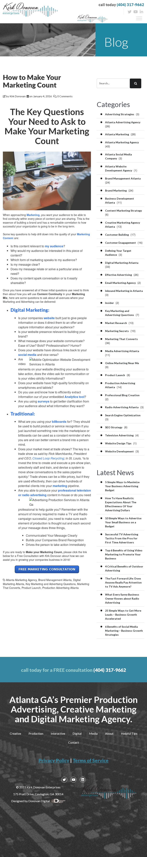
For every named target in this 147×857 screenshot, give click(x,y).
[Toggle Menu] (139, 18)
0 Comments (65, 96)
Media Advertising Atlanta (122, 351)
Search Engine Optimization (122, 415)
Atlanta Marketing (117, 134)
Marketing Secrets (117, 331)
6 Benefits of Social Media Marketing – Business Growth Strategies (124, 630)
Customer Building (117, 234)
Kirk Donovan (18, 96)
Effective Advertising (118, 274)
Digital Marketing (29, 310)
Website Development (119, 451)
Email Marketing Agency (120, 282)
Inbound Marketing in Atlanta (124, 290)
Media (93, 733)
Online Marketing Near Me (122, 363)
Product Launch (31, 588)
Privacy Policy (53, 760)
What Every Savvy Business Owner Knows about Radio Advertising (122, 598)
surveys (43, 401)
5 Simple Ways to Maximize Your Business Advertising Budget (122, 486)
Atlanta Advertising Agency (122, 122)
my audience (54, 246)
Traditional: (23, 413)
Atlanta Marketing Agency (21, 580)
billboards (59, 421)
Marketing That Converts (121, 339)
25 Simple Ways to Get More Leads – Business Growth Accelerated (123, 614)
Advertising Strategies (119, 114)
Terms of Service (91, 760)
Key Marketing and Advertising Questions (51, 584)
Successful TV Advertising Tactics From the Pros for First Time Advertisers (121, 538)
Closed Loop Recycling (48, 458)
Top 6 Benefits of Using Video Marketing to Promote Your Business (123, 554)
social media (27, 354)
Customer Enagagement (120, 242)
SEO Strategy (113, 427)
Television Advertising (119, 435)
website (49, 318)
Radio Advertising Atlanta (122, 407)
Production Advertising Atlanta (60, 588)
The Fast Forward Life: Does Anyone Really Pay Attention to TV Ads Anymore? (123, 582)
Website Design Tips (118, 443)
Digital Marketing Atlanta (121, 262)
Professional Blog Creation (122, 395)
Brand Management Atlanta (55, 580)
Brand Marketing (116, 190)
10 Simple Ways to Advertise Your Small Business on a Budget (123, 522)
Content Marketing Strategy (123, 210)
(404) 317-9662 (130, 4)
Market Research (116, 323)
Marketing (33, 215)
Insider (109, 302)
